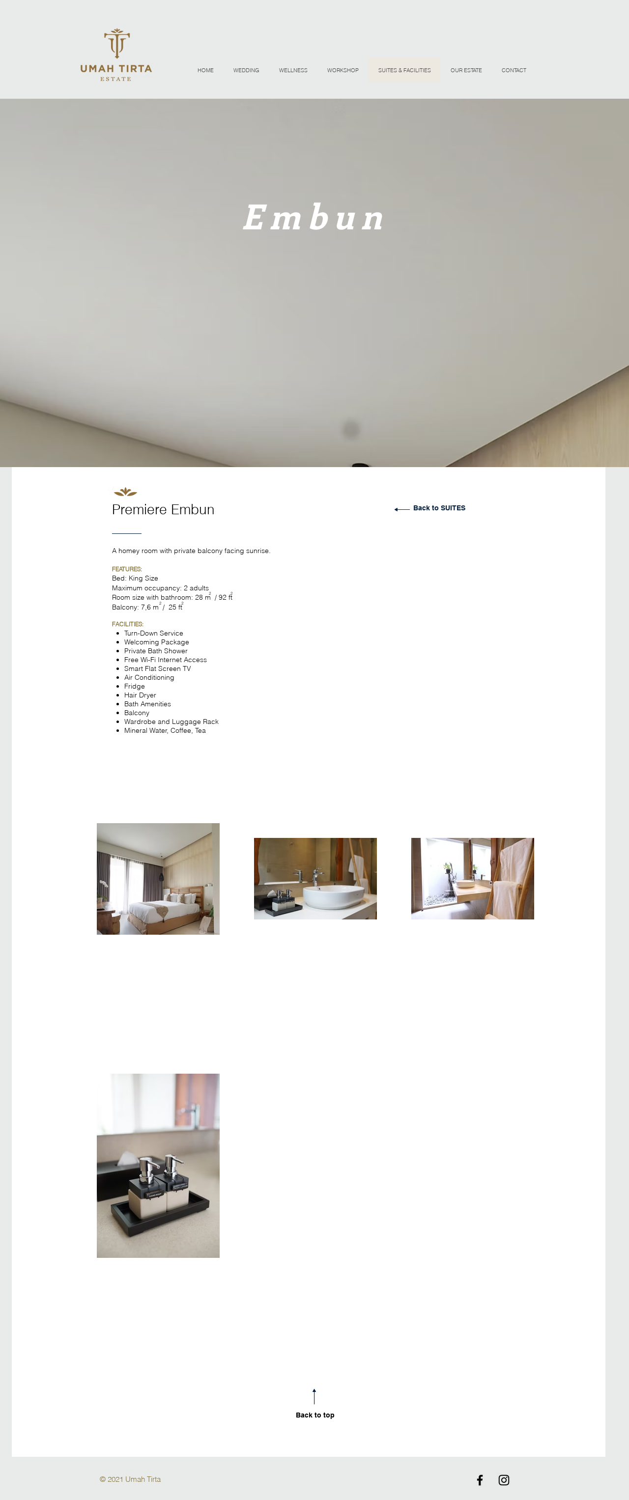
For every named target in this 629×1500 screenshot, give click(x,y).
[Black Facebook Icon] (480, 1480)
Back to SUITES (439, 508)
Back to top (315, 1415)
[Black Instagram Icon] (504, 1480)
